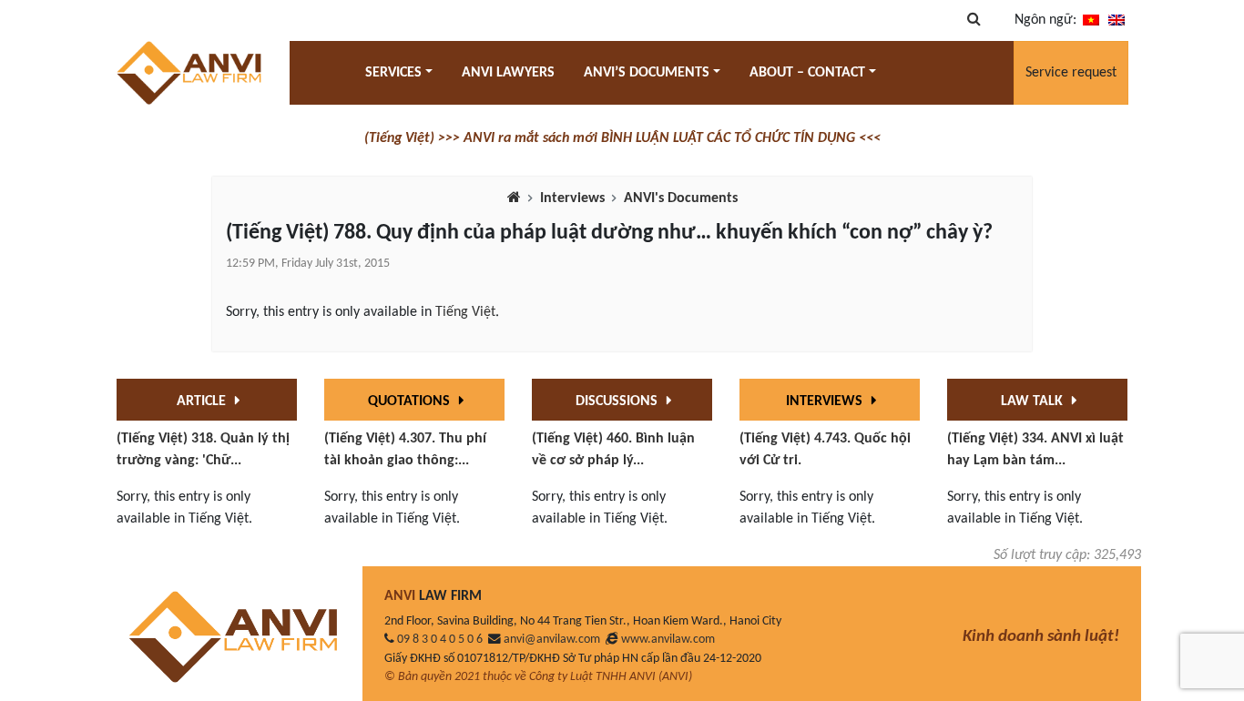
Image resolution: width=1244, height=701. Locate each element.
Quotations (411, 401)
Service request (1071, 73)
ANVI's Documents (681, 198)
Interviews (572, 198)
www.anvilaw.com (668, 639)
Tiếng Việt (465, 312)
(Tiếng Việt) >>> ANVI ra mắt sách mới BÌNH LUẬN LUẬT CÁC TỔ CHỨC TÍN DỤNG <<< (622, 138)
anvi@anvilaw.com (552, 639)
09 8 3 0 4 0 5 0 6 (440, 639)
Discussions (618, 401)
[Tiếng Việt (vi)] (1091, 20)
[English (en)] (1116, 20)
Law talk (1033, 401)
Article (203, 401)
